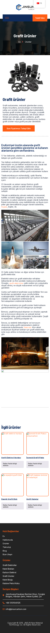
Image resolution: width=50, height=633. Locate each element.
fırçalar (4, 207)
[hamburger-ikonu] (7, 18)
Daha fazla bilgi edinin (10, 464)
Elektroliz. (28, 327)
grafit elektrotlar (16, 283)
